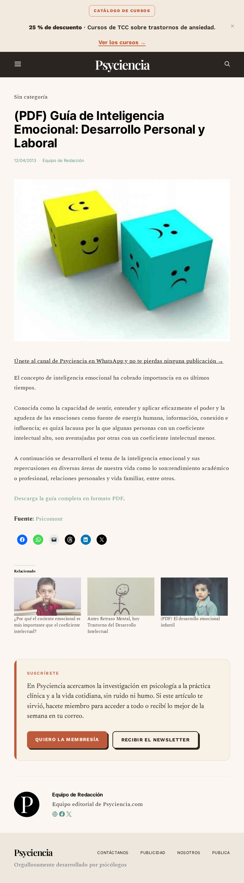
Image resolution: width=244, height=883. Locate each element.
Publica (221, 852)
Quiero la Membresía (67, 739)
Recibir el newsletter (155, 740)
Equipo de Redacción (63, 160)
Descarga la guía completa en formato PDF (68, 498)
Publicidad (153, 852)
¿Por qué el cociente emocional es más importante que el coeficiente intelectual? (47, 625)
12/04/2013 (25, 160)
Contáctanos (113, 852)
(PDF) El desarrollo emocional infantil (190, 621)
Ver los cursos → (122, 42)
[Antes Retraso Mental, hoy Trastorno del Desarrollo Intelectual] (120, 597)
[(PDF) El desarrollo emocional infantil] (194, 597)
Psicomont (49, 519)
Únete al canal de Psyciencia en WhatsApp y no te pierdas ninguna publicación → (118, 361)
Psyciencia (122, 64)
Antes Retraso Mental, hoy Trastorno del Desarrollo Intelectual (113, 625)
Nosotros (188, 852)
